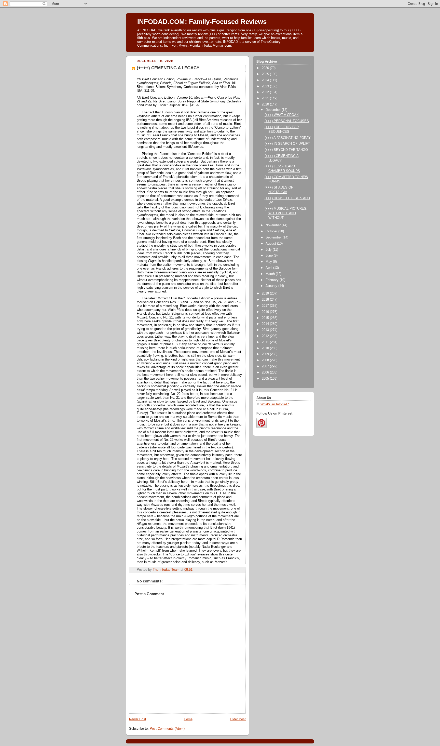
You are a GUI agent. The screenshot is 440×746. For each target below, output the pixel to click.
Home (188, 719)
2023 (266, 86)
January (272, 286)
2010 (266, 348)
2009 (266, 354)
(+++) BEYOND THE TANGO (286, 150)
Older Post (238, 719)
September (274, 237)
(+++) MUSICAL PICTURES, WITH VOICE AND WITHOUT (286, 213)
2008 (266, 360)
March (271, 274)
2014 (266, 324)
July (269, 249)
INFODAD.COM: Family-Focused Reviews (202, 21)
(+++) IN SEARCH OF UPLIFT (287, 143)
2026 (266, 68)
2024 (266, 80)
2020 (266, 104)
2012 (266, 336)
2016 (266, 312)
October (272, 231)
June (270, 255)
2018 (266, 299)
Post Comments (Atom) (167, 728)
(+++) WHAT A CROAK (282, 115)
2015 (266, 318)
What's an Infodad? (274, 404)
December (274, 110)
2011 (266, 342)
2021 (266, 98)
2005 (266, 378)
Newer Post (137, 719)
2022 (266, 92)
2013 (266, 330)
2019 (266, 293)
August (271, 243)
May (269, 261)
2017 (266, 306)
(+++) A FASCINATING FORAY (288, 138)
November (274, 225)
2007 (266, 366)
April (269, 268)
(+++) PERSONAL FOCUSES (287, 121)
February (273, 280)
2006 (266, 372)
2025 (266, 74)
